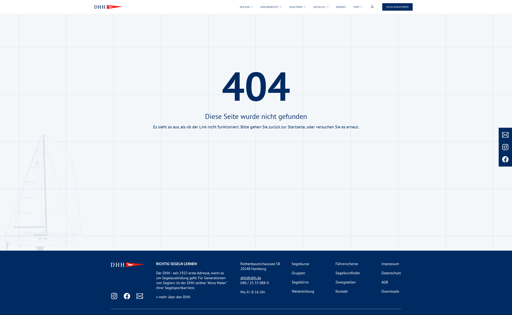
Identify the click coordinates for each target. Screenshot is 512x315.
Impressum (390, 263)
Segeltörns (300, 282)
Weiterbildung (303, 291)
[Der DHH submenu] (252, 7)
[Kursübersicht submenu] (280, 7)
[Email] (505, 134)
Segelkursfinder (397, 7)
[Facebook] (505, 159)
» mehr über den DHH (173, 296)
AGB (384, 282)
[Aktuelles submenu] (328, 7)
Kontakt (341, 291)
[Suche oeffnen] (372, 7)
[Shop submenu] (361, 7)
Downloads (390, 291)
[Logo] (108, 7)
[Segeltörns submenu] (305, 7)
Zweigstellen (345, 282)
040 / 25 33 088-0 (254, 282)
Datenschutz (391, 272)
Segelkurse (300, 263)
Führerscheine (346, 263)
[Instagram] (505, 147)
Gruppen (298, 272)
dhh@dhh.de (250, 277)
